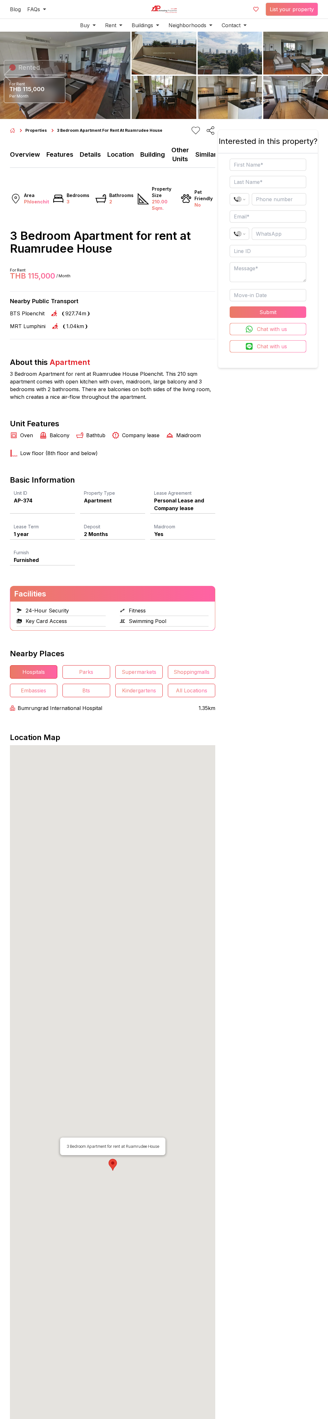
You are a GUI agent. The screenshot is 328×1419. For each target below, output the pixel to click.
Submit (267, 312)
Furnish (21, 552)
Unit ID (20, 493)
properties (36, 130)
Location (120, 154)
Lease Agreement (173, 493)
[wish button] (256, 9)
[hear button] (196, 130)
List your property (292, 9)
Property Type (99, 493)
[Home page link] (12, 130)
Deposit (92, 526)
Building (152, 154)
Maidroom (164, 526)
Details (90, 154)
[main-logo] (164, 9)
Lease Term (26, 526)
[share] (210, 130)
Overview (25, 154)
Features (59, 154)
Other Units (180, 154)
